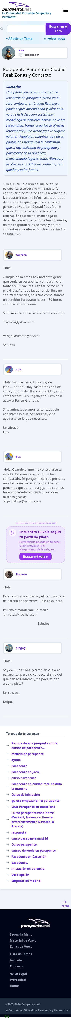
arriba (65, 906)
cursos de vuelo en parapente (33, 850)
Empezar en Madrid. (26, 881)
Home (14, 986)
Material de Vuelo (23, 940)
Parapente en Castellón (29, 856)
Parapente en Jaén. (25, 772)
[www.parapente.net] (32, 6)
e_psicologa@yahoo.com (22, 501)
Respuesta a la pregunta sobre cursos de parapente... (34, 745)
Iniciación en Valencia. (28, 869)
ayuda (16, 760)
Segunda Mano (21, 934)
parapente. (19, 863)
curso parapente (23, 778)
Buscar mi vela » (35, 557)
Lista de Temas (21, 954)
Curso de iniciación (25, 795)
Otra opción (20, 875)
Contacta (17, 966)
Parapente (19, 766)
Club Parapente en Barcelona (33, 807)
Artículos (16, 960)
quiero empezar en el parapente (35, 801)
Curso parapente (24, 844)
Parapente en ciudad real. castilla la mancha (36, 786)
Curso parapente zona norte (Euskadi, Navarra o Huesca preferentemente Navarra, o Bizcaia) (32, 819)
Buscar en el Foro (58, 28)
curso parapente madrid (29, 838)
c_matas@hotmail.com (21, 614)
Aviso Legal (18, 974)
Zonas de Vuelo (21, 946)
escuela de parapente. (27, 754)
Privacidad (18, 980)
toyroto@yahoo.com (19, 322)
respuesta (18, 832)
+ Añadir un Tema (19, 38)
